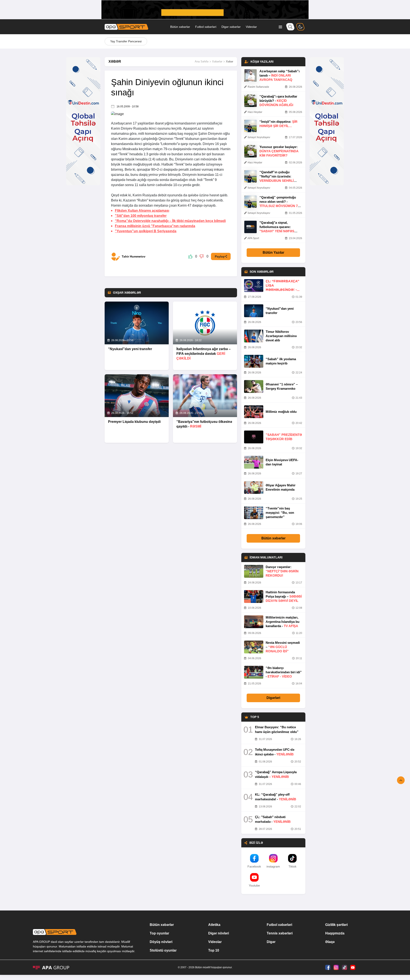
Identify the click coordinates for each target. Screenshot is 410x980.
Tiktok (292, 866)
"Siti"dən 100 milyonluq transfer (141, 216)
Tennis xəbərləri (280, 933)
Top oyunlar (159, 933)
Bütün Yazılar (273, 252)
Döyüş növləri (161, 942)
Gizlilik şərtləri (336, 925)
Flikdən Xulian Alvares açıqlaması (142, 210)
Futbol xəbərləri (205, 26)
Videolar (251, 26)
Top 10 (213, 950)
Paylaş (219, 256)
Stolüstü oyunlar (163, 950)
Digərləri (273, 698)
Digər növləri (218, 933)
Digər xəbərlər (231, 26)
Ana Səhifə (201, 61)
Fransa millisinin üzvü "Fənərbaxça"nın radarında (155, 226)
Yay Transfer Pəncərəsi (126, 41)
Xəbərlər (217, 61)
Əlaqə (330, 942)
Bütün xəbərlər (180, 26)
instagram (273, 866)
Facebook (254, 866)
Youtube (254, 885)
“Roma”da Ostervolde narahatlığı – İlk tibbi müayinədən (170, 221)
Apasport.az (192, 128)
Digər (271, 942)
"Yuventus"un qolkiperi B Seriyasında (145, 231)
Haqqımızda (334, 933)
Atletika (214, 925)
